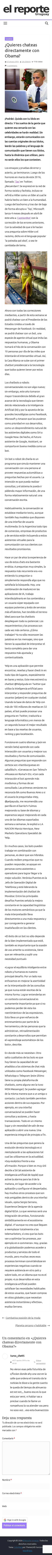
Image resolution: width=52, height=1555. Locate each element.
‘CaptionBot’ (24, 217)
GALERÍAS (9, 39)
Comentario (8, 1438)
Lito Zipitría (26, 62)
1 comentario (12, 66)
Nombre (7, 1480)
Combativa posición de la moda (23, 1317)
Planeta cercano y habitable (30, 1325)
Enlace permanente (40, 1362)
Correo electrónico (12, 1493)
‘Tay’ (17, 181)
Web (4, 1506)
